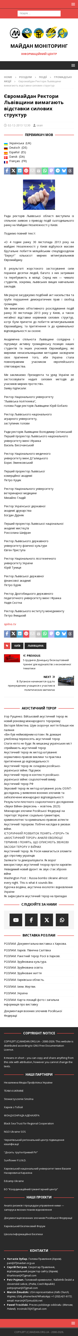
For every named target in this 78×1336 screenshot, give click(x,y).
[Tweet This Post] (13, 171)
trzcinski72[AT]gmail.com (32, 1309)
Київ (17, 645)
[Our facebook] (31, 920)
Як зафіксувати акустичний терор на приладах (35, 896)
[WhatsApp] (62, 920)
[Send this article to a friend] (32, 171)
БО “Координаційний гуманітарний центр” (31, 1189)
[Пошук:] (39, 13)
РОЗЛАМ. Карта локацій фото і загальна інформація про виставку (31, 1002)
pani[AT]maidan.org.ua (21, 1263)
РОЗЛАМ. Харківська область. (24, 980)
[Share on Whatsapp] (45, 171)
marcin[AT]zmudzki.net (28, 1300)
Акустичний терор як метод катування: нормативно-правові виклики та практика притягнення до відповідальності (32, 756)
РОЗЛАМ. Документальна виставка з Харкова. (35, 943)
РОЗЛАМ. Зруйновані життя (23, 973)
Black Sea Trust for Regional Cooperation (29, 1123)
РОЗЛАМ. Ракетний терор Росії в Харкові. (32, 956)
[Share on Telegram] (57, 171)
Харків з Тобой (13, 1107)
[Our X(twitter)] (46, 920)
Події (43, 77)
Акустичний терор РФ (18, 784)
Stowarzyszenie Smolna (18, 1099)
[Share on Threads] (70, 171)
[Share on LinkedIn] (20, 171)
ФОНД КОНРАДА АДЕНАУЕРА (22, 1115)
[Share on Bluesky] (64, 171)
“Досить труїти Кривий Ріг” (21, 1152)
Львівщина (35, 645)
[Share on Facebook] (7, 171)
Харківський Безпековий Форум (24, 1226)
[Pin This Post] (26, 171)
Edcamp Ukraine (14, 1181)
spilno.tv (10, 624)
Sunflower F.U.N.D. (15, 1160)
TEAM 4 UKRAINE (14, 1091)
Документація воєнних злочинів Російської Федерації (33, 1013)
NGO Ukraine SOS (15, 1131)
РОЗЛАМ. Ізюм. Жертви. (20, 986)
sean (40, 125)
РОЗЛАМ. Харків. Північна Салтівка (27, 950)
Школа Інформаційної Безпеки (23, 1234)
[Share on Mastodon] (51, 171)
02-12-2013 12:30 (19, 125)
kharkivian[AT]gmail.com (21, 1275)
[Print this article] (39, 171)
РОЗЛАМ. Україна (16, 993)
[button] (72, 4)
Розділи (25, 77)
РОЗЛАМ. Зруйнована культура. (25, 962)
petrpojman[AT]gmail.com (22, 1288)
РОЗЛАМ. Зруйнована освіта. (23, 967)
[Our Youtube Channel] (16, 920)
